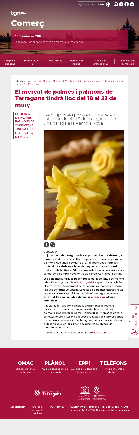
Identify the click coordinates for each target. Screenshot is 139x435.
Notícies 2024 (60, 81)
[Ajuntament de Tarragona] (18, 14)
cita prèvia (98, 297)
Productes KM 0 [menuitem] (32, 62)
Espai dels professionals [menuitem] (100, 62)
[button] (108, 4)
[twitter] (121, 4)
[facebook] (127, 4)
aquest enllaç (101, 332)
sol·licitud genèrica (85, 282)
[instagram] (132, 4)
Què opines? (57, 407)
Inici (29, 81)
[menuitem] (24, 125)
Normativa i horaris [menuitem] (76, 62)
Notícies (47, 81)
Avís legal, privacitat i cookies (37, 410)
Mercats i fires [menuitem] (54, 60)
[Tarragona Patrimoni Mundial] (92, 400)
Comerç (27, 23)
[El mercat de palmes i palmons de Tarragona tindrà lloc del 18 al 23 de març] (84, 185)
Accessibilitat (17, 407)
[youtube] (116, 4)
